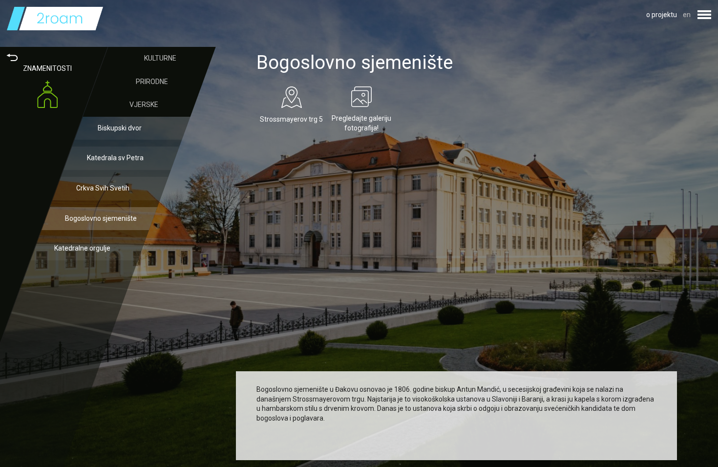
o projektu (661, 15)
